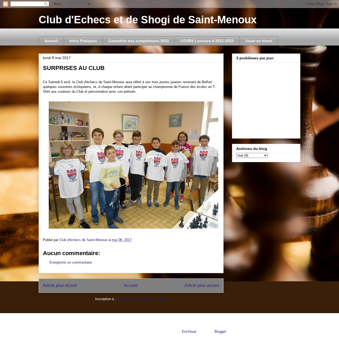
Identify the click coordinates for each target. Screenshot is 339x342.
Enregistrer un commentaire (71, 262)
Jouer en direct (258, 41)
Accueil (51, 41)
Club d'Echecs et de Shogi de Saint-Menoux (148, 19)
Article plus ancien (202, 285)
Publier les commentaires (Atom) (142, 299)
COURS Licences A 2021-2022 (207, 41)
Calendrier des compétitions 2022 (138, 41)
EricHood (189, 332)
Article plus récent (60, 285)
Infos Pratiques (83, 41)
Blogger (220, 332)
